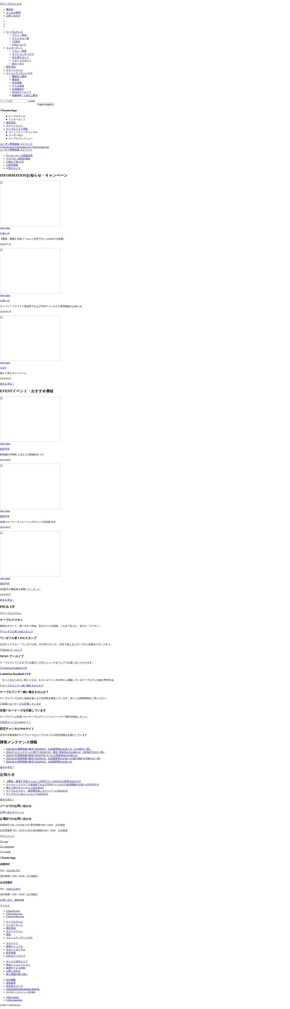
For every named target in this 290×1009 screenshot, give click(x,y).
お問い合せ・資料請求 (12, 900)
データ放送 (18, 86)
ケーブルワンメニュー (21, 138)
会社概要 (11, 979)
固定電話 (11, 67)
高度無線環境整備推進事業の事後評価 (22, 989)
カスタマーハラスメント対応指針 (20, 992)
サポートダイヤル (15, 949)
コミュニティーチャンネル (23, 132)
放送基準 (11, 983)
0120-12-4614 (13, 889)
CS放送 (16, 41)
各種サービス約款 (15, 968)
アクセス (5, 905)
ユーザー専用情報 (9, 144)
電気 (8, 934)
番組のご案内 (19, 76)
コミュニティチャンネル (19, 73)
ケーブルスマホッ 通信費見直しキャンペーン (37, 791)
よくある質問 (13, 12)
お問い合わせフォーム (12, 812)
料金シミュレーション (18, 964)
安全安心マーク (14, 986)
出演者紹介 (18, 89)
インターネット (14, 48)
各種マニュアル (14, 946)
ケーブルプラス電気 (17, 129)
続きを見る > (7, 384)
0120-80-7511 (13, 870)
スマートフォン (14, 70)
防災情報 (17, 82)
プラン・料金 (19, 35)
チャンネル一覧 (20, 38)
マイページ (26, 144)
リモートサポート (21, 60)
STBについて (19, 44)
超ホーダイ (18, 63)
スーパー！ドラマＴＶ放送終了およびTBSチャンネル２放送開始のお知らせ (52, 784)
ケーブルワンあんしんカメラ (27, 794)
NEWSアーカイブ (21, 92)
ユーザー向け (16, 135)
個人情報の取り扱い (17, 974)
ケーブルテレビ (14, 32)
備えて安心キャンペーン (25, 787)
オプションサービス (23, 54)
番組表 (9, 9)
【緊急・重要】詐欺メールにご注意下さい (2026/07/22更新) (43, 781)
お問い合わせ (13, 15)
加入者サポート (20, 57)
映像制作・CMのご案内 (25, 95)
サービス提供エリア (17, 961)
